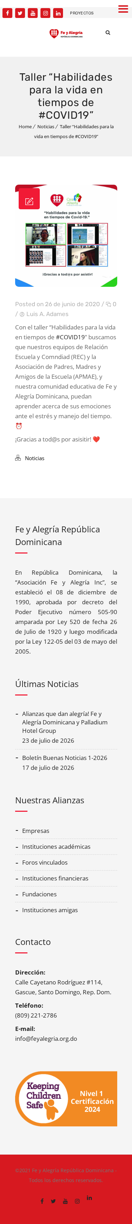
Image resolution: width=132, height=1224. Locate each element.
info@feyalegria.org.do (46, 1038)
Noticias (45, 126)
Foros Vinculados (45, 862)
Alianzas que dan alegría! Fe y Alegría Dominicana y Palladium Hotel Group (65, 722)
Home (25, 126)
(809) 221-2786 (36, 1015)
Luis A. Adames (47, 313)
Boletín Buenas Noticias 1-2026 (64, 758)
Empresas (35, 831)
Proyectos (82, 13)
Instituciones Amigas (50, 910)
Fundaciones (39, 894)
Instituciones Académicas (56, 846)
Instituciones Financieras (55, 878)
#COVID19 (70, 337)
